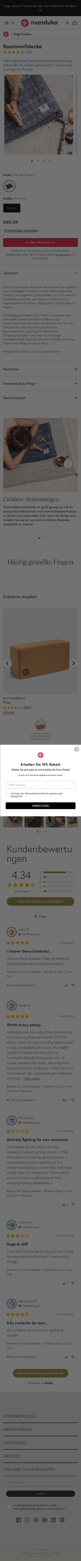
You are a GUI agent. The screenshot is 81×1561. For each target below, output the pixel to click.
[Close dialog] (76, 749)
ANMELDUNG (40, 806)
